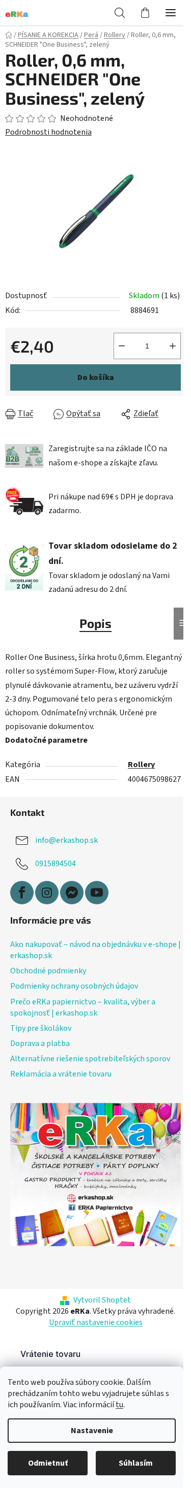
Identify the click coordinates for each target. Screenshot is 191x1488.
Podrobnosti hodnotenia (48, 132)
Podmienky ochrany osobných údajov (74, 986)
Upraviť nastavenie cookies (96, 1322)
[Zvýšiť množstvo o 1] (172, 346)
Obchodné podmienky (48, 970)
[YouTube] (96, 892)
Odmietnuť (48, 1463)
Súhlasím (136, 1463)
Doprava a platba (40, 1043)
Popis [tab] (95, 623)
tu (119, 1404)
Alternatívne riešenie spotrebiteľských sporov (90, 1058)
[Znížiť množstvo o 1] (121, 346)
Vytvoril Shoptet (102, 1300)
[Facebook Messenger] (72, 892)
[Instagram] (47, 892)
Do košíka (95, 377)
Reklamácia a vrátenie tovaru (61, 1074)
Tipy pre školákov (40, 1028)
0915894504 (55, 863)
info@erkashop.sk (66, 840)
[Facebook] (22, 892)
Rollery (141, 764)
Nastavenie (92, 1430)
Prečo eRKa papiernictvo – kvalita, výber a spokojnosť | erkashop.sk (82, 1007)
